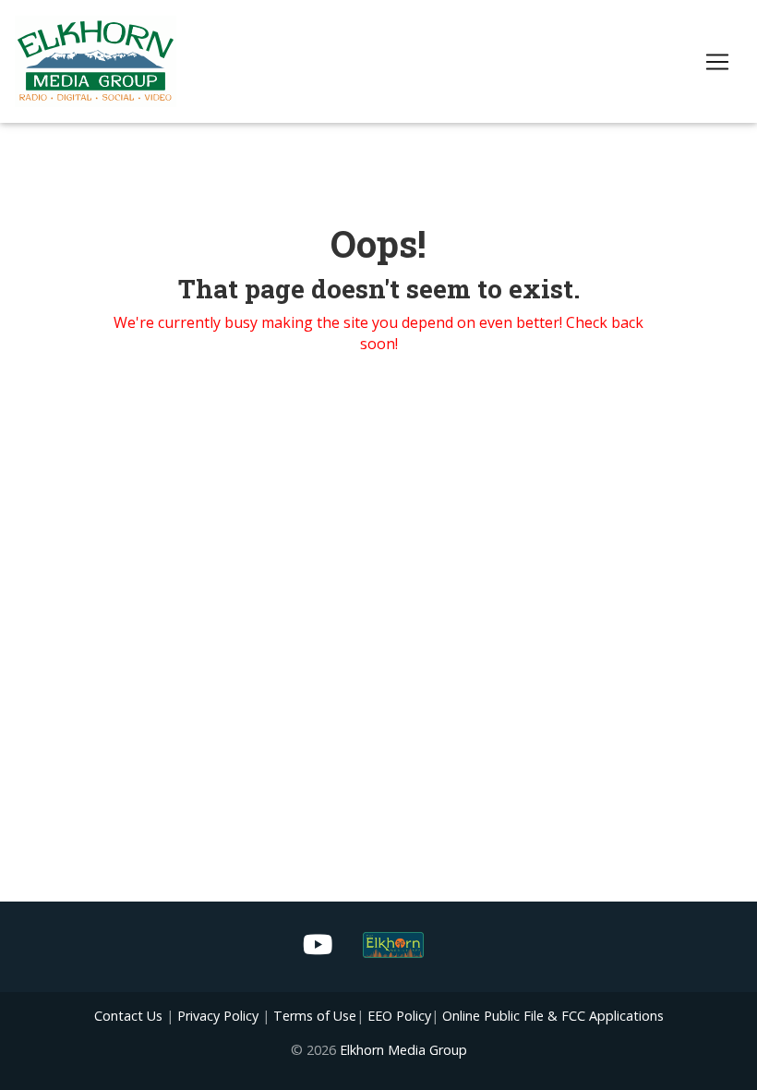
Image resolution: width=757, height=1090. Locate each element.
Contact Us (128, 1015)
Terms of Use (314, 1015)
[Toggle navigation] (717, 61)
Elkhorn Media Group (403, 1050)
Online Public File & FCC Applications (553, 1015)
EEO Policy (399, 1015)
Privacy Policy (217, 1015)
